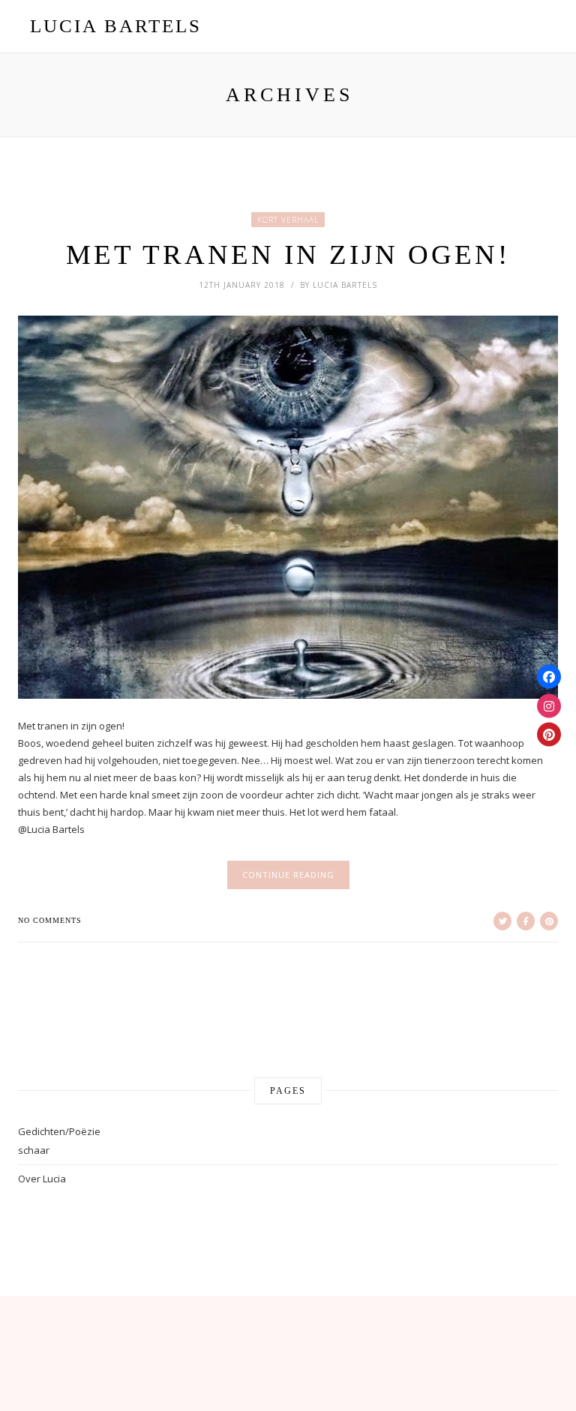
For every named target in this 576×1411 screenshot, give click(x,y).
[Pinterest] (549, 735)
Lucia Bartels (345, 285)
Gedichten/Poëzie (59, 1131)
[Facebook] (549, 677)
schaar (34, 1150)
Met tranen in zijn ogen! (288, 254)
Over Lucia (42, 1178)
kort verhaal (288, 219)
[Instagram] (549, 705)
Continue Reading (288, 874)
